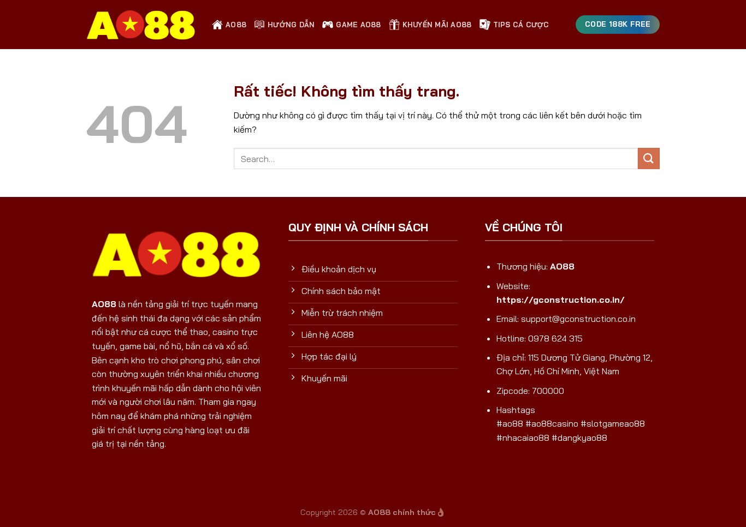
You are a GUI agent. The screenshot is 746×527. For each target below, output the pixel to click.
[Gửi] (649, 158)
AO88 (236, 24)
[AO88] (141, 24)
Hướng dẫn (291, 24)
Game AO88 (358, 24)
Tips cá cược (521, 24)
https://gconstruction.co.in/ (560, 299)
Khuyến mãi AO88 (437, 24)
